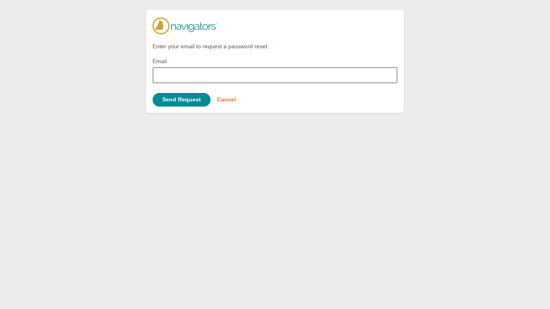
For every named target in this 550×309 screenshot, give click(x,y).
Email (160, 61)
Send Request (181, 99)
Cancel (226, 99)
